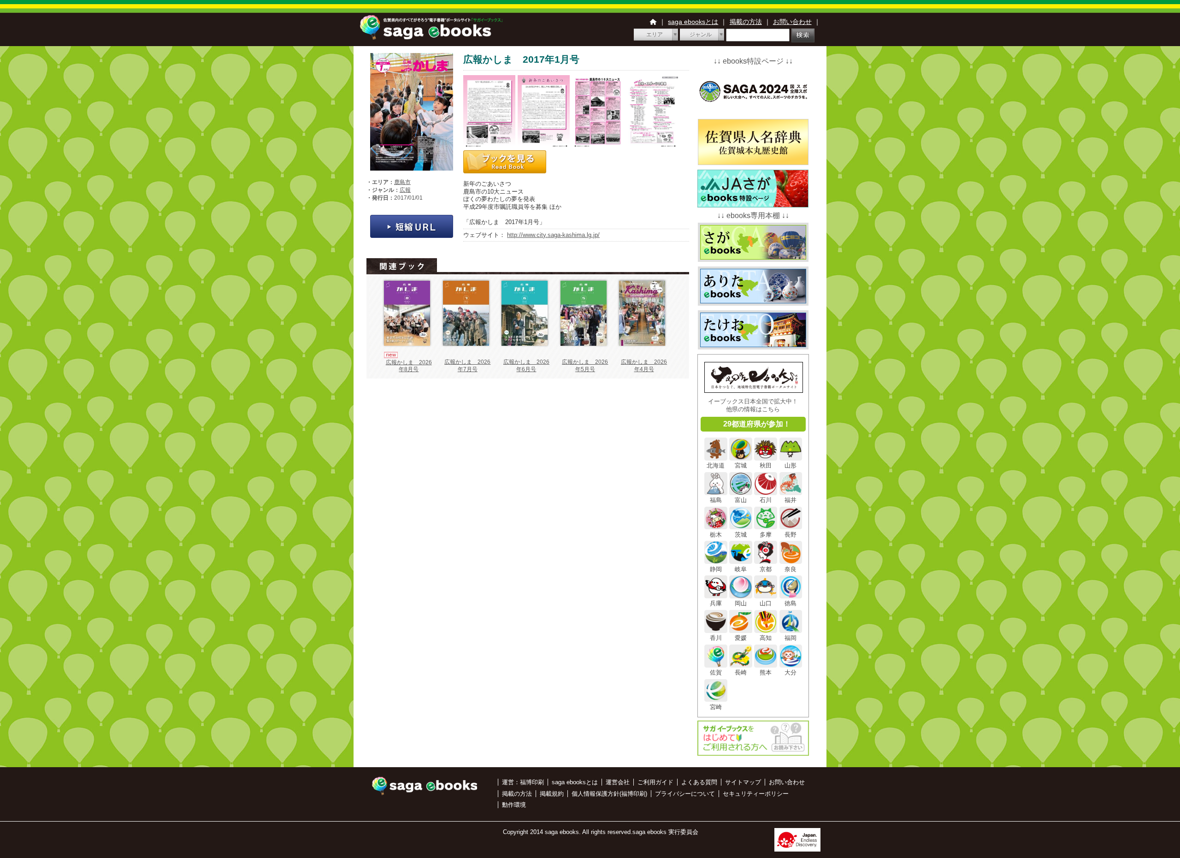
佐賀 (716, 672)
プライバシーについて (685, 793)
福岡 (790, 637)
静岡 (716, 569)
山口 (766, 603)
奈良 (790, 569)
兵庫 (716, 603)
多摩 (766, 534)
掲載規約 (552, 793)
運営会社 (618, 782)
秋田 (766, 465)
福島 (716, 500)
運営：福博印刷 (523, 782)
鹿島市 (402, 182)
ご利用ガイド (655, 782)
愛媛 (741, 637)
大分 (790, 672)
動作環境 (514, 804)
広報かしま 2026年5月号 (585, 366)
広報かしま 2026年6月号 (526, 366)
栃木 (716, 534)
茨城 (741, 534)
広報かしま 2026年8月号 (409, 366)
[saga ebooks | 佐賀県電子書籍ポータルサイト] (431, 37)
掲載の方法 (746, 21)
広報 (405, 190)
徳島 (790, 603)
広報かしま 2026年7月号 (467, 366)
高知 (766, 637)
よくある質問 (699, 782)
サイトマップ (743, 782)
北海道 (716, 465)
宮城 (741, 465)
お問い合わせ (792, 21)
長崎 (741, 672)
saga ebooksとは (693, 21)
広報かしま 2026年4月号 (644, 366)
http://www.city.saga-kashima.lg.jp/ (553, 234)
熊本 (766, 672)
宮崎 (716, 707)
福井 (790, 500)
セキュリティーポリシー (756, 793)
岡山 (741, 603)
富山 (741, 500)
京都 (766, 569)
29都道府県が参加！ (757, 424)
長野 (790, 534)
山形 (790, 465)
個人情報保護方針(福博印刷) (609, 793)
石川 (766, 500)
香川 (716, 637)
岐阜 (741, 569)
